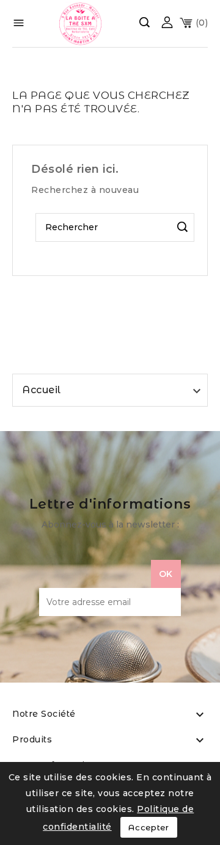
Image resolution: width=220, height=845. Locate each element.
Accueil (41, 390)
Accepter (148, 827)
